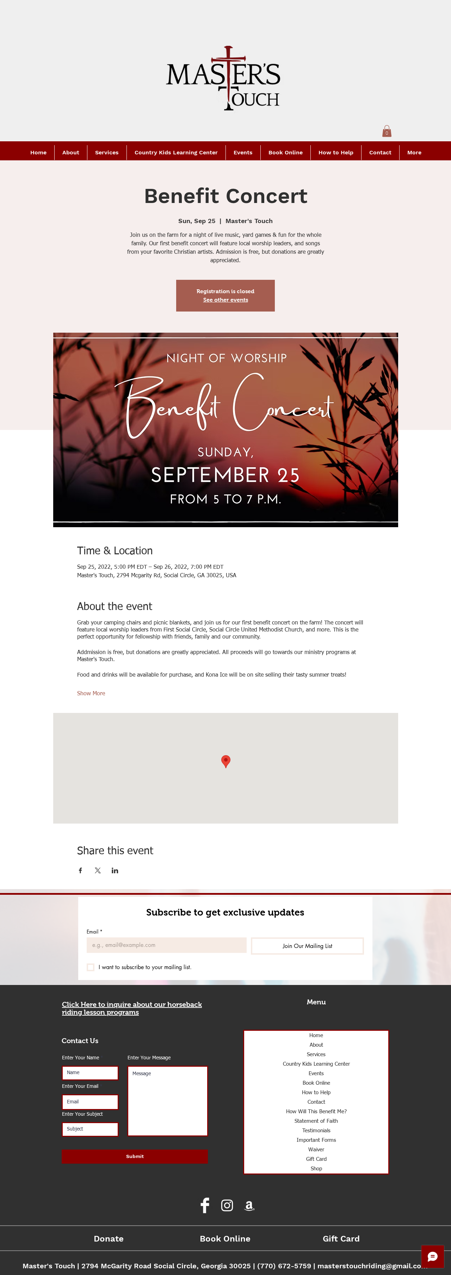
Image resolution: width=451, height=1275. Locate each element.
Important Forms (316, 1140)
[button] (387, 131)
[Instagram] (227, 1205)
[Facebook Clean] (205, 1205)
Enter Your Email (80, 1086)
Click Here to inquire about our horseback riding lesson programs (132, 1008)
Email (95, 932)
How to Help (316, 1092)
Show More (91, 694)
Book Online (316, 1083)
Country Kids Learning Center (316, 1064)
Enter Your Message (149, 1057)
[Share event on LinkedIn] (115, 870)
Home (316, 1035)
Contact (316, 1102)
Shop (316, 1168)
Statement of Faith (316, 1121)
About (316, 1045)
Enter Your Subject (82, 1114)
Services (316, 1054)
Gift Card (316, 1159)
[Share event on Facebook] (80, 870)
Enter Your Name (80, 1057)
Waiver (316, 1149)
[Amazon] (249, 1205)
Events (316, 1073)
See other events (225, 300)
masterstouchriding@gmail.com (372, 1266)
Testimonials (316, 1130)
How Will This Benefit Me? (316, 1111)
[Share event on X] (97, 870)
